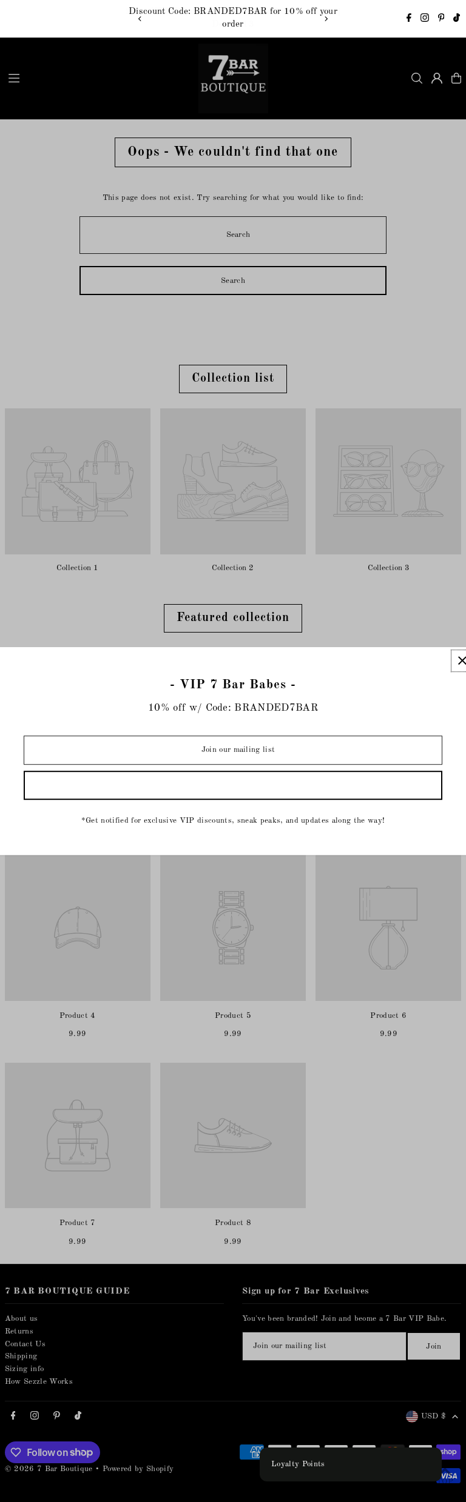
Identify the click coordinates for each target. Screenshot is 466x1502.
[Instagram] (424, 19)
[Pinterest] (441, 19)
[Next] (326, 19)
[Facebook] (409, 19)
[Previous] (140, 19)
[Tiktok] (456, 19)
